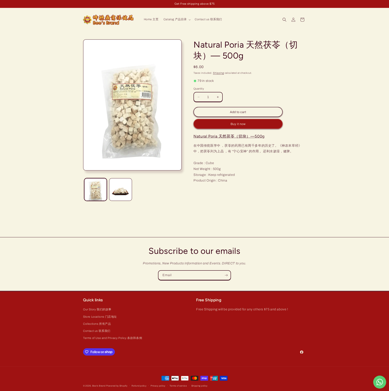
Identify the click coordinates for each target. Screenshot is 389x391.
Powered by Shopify (116, 386)
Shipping (218, 73)
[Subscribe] (226, 275)
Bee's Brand (99, 386)
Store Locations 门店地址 (100, 316)
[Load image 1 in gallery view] (95, 189)
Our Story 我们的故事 (97, 309)
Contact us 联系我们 (96, 330)
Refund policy (138, 385)
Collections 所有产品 (97, 323)
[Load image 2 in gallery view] (120, 189)
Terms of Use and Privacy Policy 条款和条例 (112, 338)
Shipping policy (199, 385)
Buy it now (238, 124)
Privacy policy (158, 385)
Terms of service (178, 385)
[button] (176, 19)
